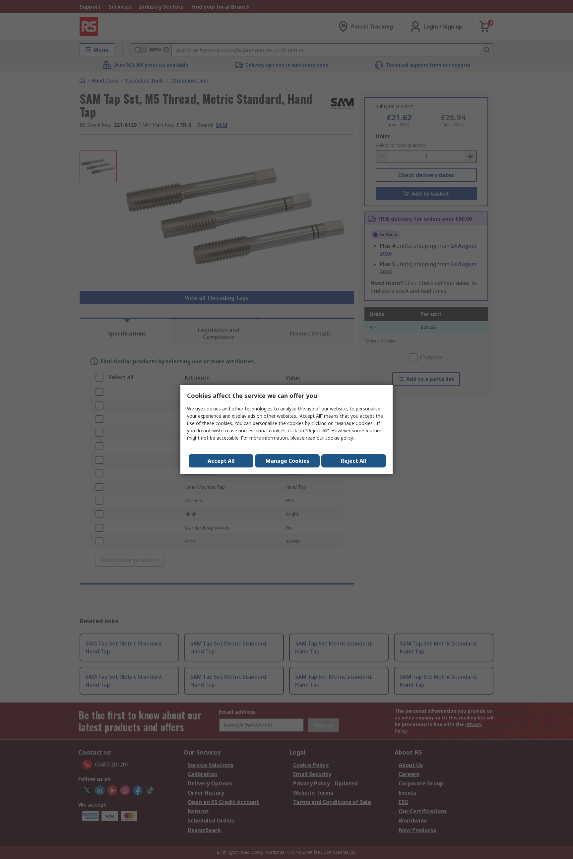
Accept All (221, 460)
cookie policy (339, 438)
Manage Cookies (287, 460)
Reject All (353, 460)
